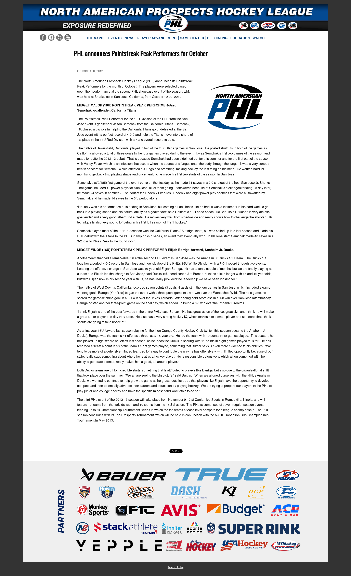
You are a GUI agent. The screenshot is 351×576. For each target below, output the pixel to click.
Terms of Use (175, 567)
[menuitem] (96, 38)
